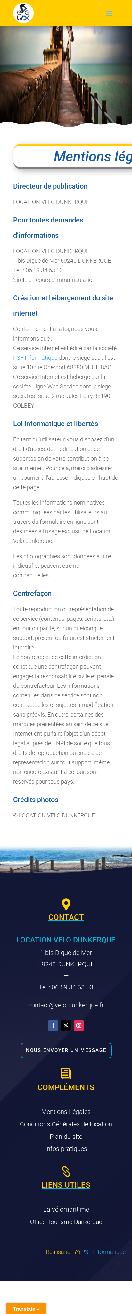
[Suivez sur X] (66, 1025)
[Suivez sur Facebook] (53, 1025)
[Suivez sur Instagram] (79, 1025)
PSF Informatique (35, 357)
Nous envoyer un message (66, 1050)
